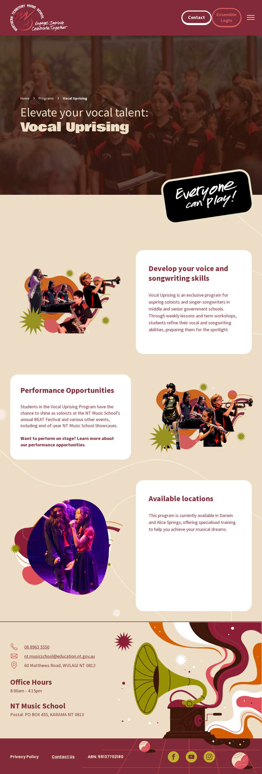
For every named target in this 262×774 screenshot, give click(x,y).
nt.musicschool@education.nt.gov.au (59, 656)
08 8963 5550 (36, 647)
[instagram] (209, 757)
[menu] (250, 17)
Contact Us (63, 756)
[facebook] (173, 757)
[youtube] (191, 757)
